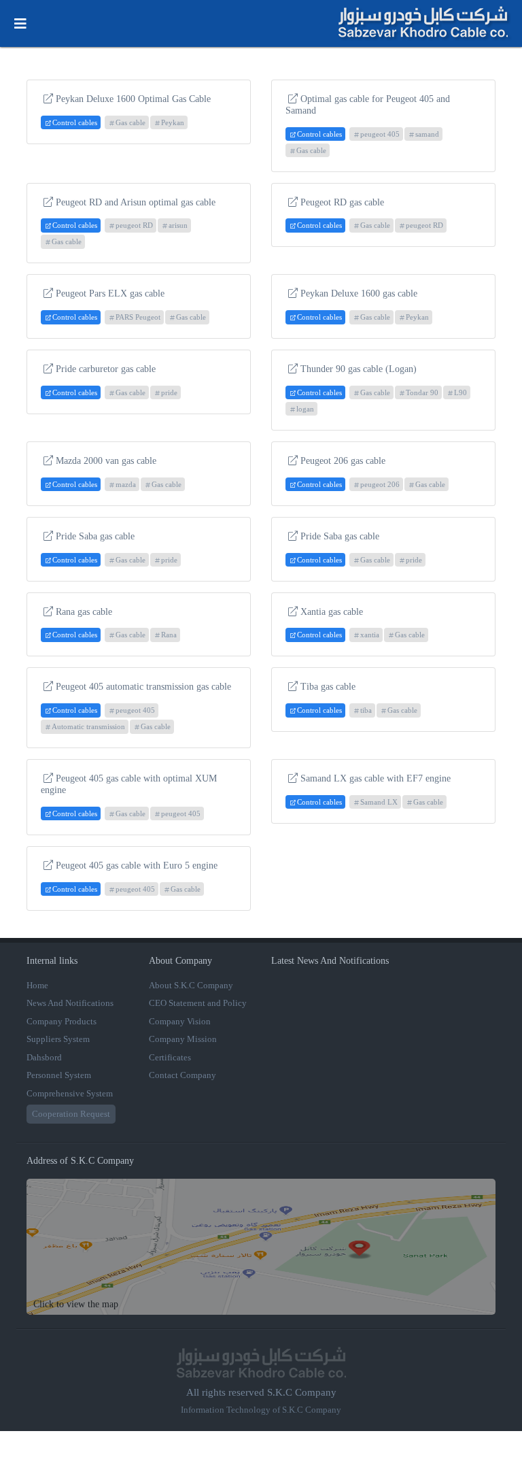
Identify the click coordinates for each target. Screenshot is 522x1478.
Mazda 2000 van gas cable (106, 461)
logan (305, 409)
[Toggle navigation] (20, 23)
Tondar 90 (422, 392)
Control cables (74, 122)
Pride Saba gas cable (95, 536)
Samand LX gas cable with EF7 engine (375, 778)
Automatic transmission (88, 726)
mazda (126, 484)
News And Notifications (70, 1003)
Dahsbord (44, 1057)
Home (37, 985)
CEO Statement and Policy (198, 1003)
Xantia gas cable (331, 612)
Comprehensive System (70, 1093)
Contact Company (182, 1075)
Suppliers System (58, 1039)
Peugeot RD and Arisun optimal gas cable (135, 202)
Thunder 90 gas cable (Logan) (358, 369)
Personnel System (59, 1075)
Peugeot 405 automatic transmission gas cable (143, 687)
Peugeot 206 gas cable (342, 461)
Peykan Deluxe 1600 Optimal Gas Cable (133, 99)
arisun (178, 225)
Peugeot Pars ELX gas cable (110, 293)
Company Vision (180, 1021)
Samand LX (379, 802)
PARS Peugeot (138, 317)
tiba (366, 710)
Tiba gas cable (327, 687)
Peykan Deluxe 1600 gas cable (358, 293)
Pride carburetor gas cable (106, 369)
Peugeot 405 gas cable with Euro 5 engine (137, 865)
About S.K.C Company (191, 985)
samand (427, 134)
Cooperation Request (71, 1114)
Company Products (62, 1021)
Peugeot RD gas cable (342, 202)
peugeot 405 (380, 134)
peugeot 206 (380, 484)
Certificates (170, 1057)
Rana (169, 635)
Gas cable (130, 122)
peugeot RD (134, 225)
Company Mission (183, 1039)
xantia (369, 635)
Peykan (172, 122)
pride (169, 392)
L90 (460, 392)
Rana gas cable (84, 612)
